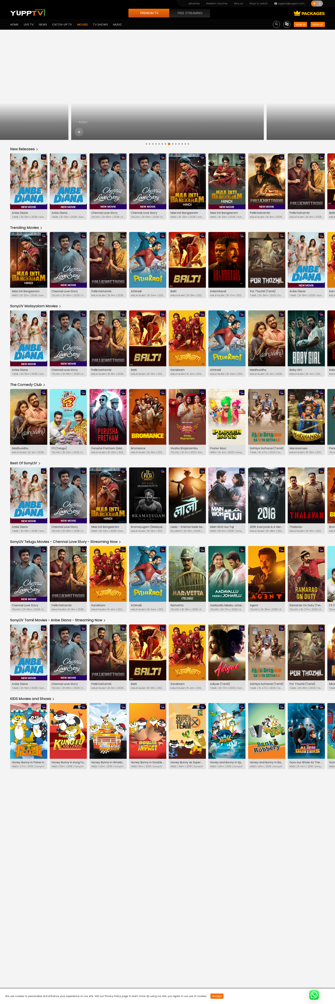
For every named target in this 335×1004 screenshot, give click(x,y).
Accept (217, 996)
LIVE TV (29, 25)
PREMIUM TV (149, 13)
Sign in (300, 25)
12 (182, 144)
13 (185, 144)
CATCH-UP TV (62, 25)
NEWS (43, 25)
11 (179, 144)
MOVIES (82, 25)
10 (176, 144)
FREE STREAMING (190, 13)
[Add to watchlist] (79, 132)
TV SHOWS (100, 25)
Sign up (317, 25)
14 (188, 144)
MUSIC (117, 25)
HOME (14, 25)
